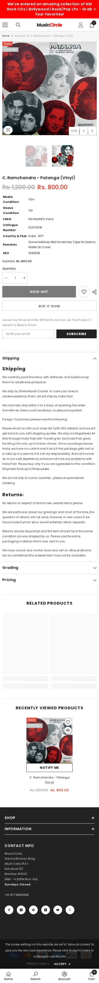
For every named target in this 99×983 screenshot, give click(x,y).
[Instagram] (21, 910)
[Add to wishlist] (84, 291)
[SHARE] (93, 291)
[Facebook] (9, 910)
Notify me (49, 767)
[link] (25, 678)
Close (95, 9)
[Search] (18, 25)
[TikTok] (45, 910)
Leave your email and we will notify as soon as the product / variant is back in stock (46, 322)
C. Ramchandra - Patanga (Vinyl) (49, 779)
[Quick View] (67, 730)
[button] (84, 131)
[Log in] (80, 24)
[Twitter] (70, 910)
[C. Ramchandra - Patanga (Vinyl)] (49, 740)
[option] (49, 88)
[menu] (5, 25)
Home (5, 36)
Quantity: (9, 268)
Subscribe (76, 334)
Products (20, 36)
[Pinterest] (33, 910)
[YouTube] (57, 910)
